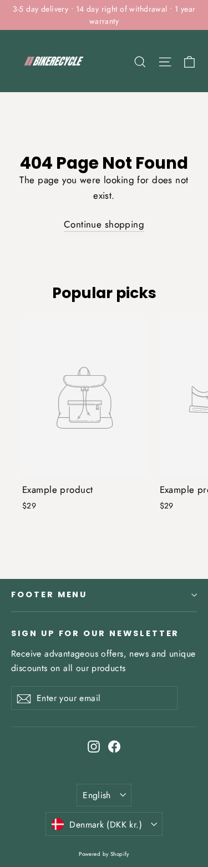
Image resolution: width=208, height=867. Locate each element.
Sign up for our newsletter (95, 633)
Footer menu (49, 594)
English (97, 795)
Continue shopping (104, 224)
